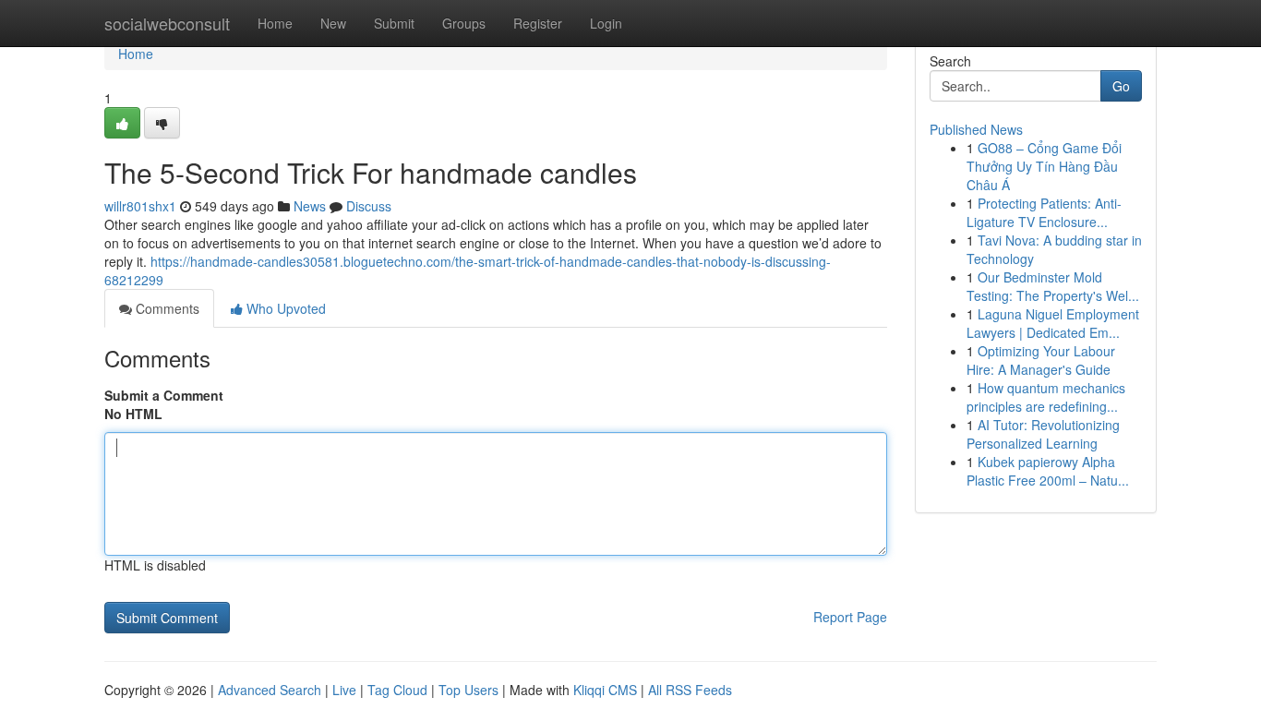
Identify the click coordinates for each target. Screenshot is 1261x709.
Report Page (850, 616)
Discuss (368, 206)
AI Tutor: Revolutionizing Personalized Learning (1043, 433)
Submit (394, 23)
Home (275, 23)
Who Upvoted (284, 308)
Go (1121, 86)
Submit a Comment (163, 395)
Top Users (468, 689)
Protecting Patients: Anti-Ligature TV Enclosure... (1044, 212)
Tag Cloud (397, 689)
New (333, 23)
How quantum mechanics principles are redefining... (1046, 397)
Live (344, 689)
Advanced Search (269, 689)
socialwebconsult (167, 23)
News (310, 206)
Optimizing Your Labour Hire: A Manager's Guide (1041, 360)
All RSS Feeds (690, 689)
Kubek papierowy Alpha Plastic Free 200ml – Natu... (1048, 470)
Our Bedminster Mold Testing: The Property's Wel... (1053, 286)
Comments (165, 308)
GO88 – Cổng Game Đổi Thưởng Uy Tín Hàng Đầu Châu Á (1044, 166)
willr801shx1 (140, 206)
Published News (976, 129)
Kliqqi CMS (605, 689)
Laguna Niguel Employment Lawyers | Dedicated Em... (1053, 323)
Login (606, 23)
